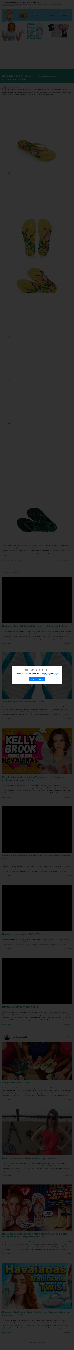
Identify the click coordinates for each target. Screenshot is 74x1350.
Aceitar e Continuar (37, 679)
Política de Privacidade (50, 675)
